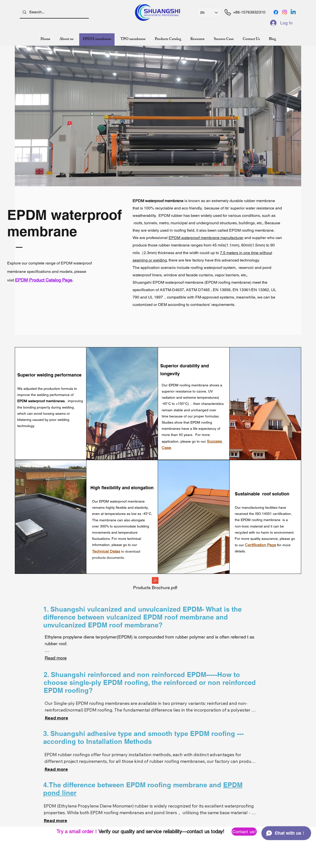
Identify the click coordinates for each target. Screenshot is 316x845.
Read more (56, 657)
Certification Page (260, 545)
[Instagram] (284, 12)
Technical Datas (106, 551)
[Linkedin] (293, 12)
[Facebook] (276, 12)
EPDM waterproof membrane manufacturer (206, 237)
